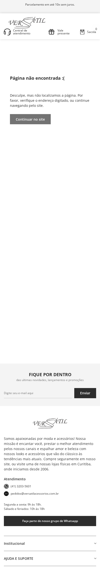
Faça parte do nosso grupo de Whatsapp (50, 521)
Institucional (14, 543)
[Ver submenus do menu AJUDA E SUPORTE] (95, 558)
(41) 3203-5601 (21, 486)
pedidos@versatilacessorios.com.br (35, 493)
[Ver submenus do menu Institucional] (95, 543)
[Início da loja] (27, 22)
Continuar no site (30, 119)
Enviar (85, 393)
